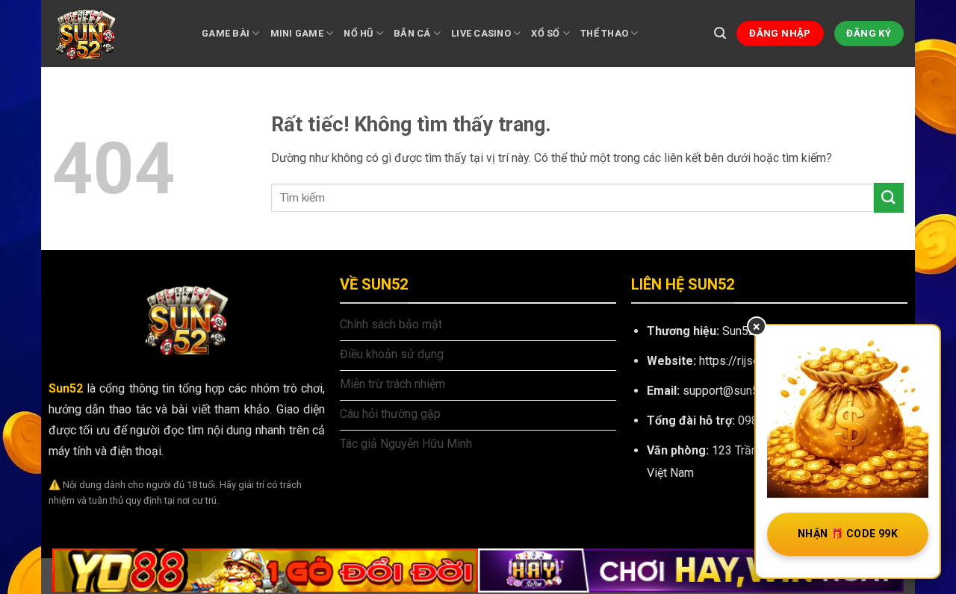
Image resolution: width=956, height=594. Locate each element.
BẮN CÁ (412, 33)
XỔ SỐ (545, 33)
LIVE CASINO (481, 33)
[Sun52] (115, 33)
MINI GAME (296, 33)
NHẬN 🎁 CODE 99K (848, 534)
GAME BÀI (225, 33)
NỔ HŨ (358, 33)
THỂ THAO (604, 33)
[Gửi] (889, 197)
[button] (720, 33)
